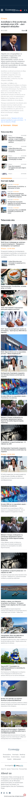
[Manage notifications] (24, 795)
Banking (22, 754)
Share (23, 30)
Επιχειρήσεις (7, 754)
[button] (2, 10)
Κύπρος (4, 18)
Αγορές (9, 759)
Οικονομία (15, 754)
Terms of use (14, 769)
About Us (3, 769)
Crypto (23, 757)
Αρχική (9, 769)
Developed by (9, 765)
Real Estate (6, 757)
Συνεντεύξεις (15, 757)
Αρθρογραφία (17, 759)
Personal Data (23, 769)
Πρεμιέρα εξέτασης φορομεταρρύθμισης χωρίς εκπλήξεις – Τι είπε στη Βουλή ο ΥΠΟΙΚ (13, 120)
